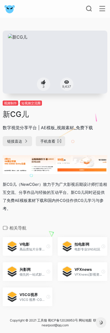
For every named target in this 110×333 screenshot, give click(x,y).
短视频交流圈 (31, 103)
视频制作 (10, 103)
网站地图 (85, 320)
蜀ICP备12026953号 (63, 320)
